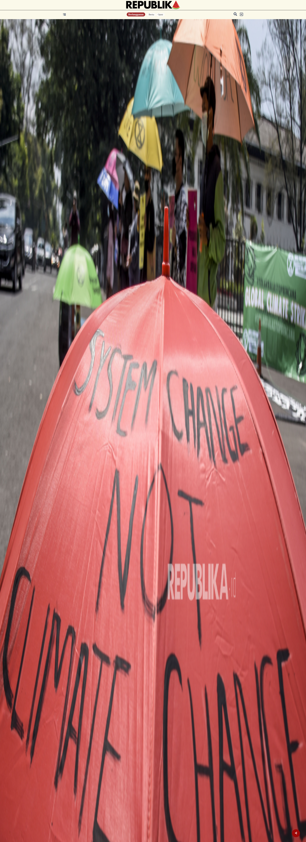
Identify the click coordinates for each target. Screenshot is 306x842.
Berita (151, 14)
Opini (160, 14)
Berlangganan (136, 14)
